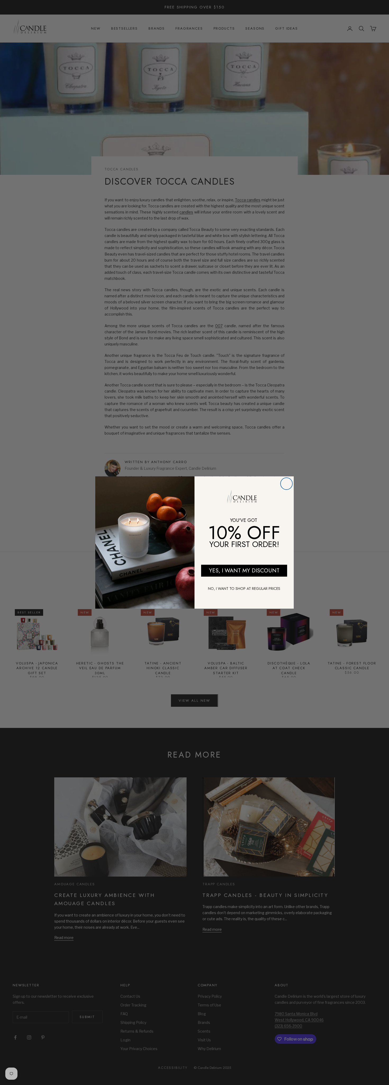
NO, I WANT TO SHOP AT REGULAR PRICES (244, 588)
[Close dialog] (286, 484)
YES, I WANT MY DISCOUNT (244, 571)
